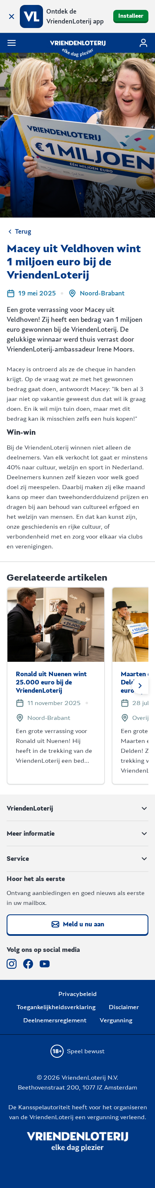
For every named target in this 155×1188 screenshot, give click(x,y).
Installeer (130, 16)
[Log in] (143, 43)
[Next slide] (140, 685)
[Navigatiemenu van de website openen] (12, 43)
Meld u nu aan (83, 924)
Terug (23, 231)
